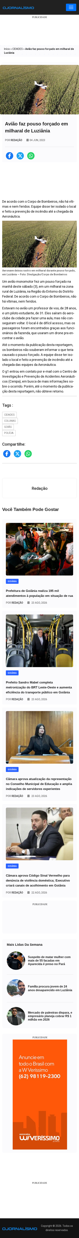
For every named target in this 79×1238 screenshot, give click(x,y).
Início (7, 48)
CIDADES (17, 48)
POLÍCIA (9, 432)
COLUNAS (10, 420)
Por (14, 602)
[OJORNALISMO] (18, 7)
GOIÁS (8, 426)
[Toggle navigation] (71, 7)
